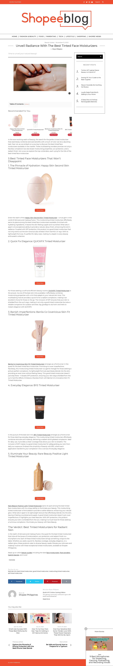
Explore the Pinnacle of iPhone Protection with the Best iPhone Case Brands (23, 645)
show (26, 104)
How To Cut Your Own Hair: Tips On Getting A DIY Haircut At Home (40, 631)
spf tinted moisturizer (15, 573)
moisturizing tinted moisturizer (59, 571)
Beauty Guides (49, 42)
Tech (99, 654)
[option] (17, 125)
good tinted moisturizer (41, 571)
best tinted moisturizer (24, 571)
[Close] (86, 629)
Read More (46, 599)
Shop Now (17, 135)
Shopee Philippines (15, 2)
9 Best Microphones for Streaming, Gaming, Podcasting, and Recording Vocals (99, 659)
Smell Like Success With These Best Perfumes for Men (18, 631)
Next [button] (71, 125)
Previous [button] (9, 125)
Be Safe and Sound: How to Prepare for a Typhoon (56, 644)
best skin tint (12, 571)
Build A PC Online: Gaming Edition (54, 592)
